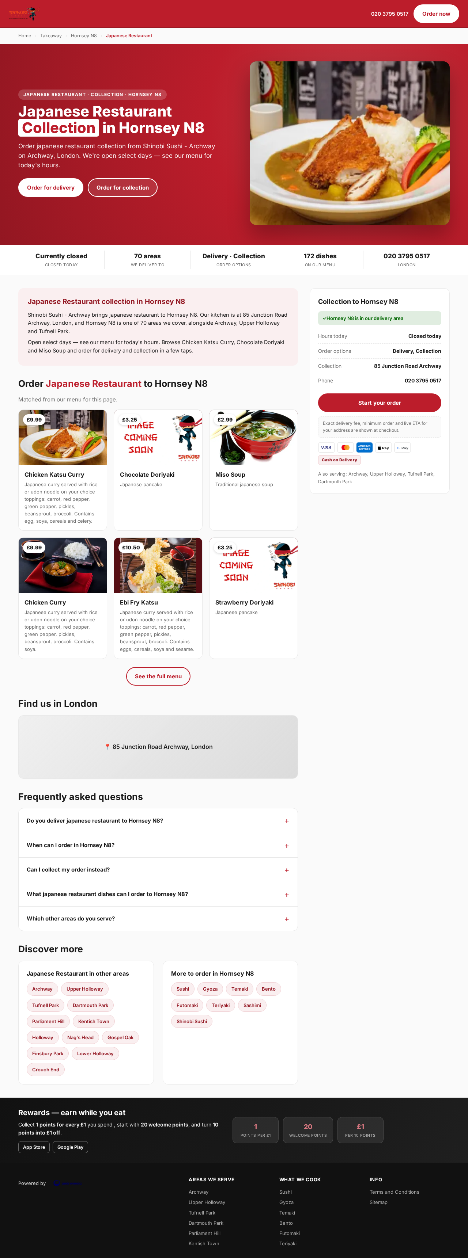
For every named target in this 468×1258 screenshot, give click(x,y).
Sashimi (252, 1005)
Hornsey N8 (84, 35)
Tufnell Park (45, 1005)
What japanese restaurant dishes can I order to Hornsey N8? (107, 894)
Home (24, 35)
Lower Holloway (95, 1053)
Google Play (70, 1147)
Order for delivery (51, 187)
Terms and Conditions (394, 1192)
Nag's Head (80, 1037)
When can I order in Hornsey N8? (70, 845)
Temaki (239, 989)
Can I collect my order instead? (68, 869)
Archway (42, 989)
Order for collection (123, 187)
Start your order (379, 402)
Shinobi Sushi (192, 1021)
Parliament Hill (48, 1021)
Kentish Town (93, 1021)
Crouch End (45, 1069)
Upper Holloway (85, 989)
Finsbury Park (47, 1053)
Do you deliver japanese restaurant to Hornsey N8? (95, 820)
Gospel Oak (120, 1037)
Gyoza (210, 989)
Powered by (32, 1183)
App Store (34, 1147)
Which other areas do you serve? (71, 918)
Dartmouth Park (90, 1005)
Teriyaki (221, 1005)
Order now (436, 13)
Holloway (42, 1037)
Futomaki (187, 1005)
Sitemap (379, 1202)
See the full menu (158, 676)
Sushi (183, 989)
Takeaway (51, 35)
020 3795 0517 (389, 14)
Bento (269, 989)
